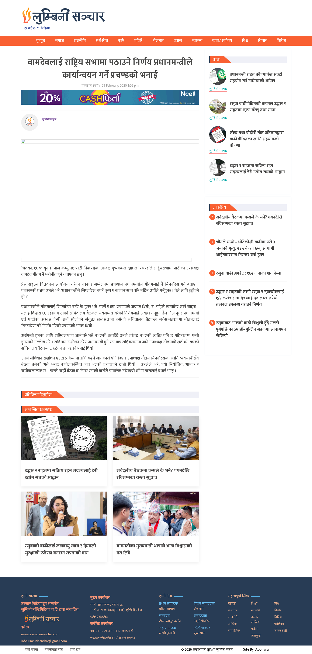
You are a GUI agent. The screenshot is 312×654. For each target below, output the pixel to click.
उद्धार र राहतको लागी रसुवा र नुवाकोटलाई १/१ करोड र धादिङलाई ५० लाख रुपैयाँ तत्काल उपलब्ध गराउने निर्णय (250, 298)
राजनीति (80, 40)
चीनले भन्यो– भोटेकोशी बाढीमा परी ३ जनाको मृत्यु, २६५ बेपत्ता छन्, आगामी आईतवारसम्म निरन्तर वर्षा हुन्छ (245, 248)
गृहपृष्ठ (40, 40)
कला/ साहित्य (222, 40)
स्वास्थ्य (197, 40)
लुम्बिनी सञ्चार (49, 119)
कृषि (121, 40)
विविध (281, 40)
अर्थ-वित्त (102, 40)
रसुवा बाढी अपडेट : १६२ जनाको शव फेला (248, 273)
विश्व (245, 40)
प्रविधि (138, 40)
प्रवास (178, 40)
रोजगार (158, 40)
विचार (262, 40)
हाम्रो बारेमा (31, 650)
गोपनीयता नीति (54, 650)
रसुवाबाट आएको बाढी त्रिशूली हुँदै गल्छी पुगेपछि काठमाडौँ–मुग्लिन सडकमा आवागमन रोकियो (251, 329)
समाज (59, 40)
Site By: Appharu (256, 649)
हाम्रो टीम (75, 650)
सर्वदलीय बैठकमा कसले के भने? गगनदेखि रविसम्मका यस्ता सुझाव (249, 220)
